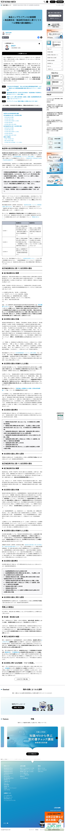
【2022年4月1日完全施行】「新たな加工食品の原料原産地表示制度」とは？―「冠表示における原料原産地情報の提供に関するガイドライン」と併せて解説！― (24, 88)
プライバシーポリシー (43, 829)
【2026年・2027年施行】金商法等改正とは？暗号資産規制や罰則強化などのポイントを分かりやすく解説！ (55, 122)
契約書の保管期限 (51, 60)
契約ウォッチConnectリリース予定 (27, 768)
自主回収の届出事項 (9, 122)
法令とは (49, 66)
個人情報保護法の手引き (9, 778)
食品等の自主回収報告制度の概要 (11, 113)
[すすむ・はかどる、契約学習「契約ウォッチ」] (8, 2)
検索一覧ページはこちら (54, 18)
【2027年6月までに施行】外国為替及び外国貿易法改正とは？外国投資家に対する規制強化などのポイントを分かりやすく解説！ (55, 129)
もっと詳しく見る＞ (60, 5)
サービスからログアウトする (9, 800)
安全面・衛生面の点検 (9, 138)
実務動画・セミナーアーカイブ (10, 788)
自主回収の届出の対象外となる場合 (12, 120)
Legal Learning (7, 789)
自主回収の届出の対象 (9, 119)
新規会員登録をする (8, 798)
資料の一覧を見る (18, 707)
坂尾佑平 (13, 45)
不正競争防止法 (15, 652)
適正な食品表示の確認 (9, 140)
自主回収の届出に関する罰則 (10, 124)
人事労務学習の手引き (8, 773)
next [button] (57, 738)
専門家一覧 (22, 776)
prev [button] (8, 738)
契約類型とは (50, 63)
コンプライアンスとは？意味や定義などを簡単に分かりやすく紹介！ (22, 101)
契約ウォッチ (3, 759)
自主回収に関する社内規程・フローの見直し (13, 142)
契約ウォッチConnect (42, 769)
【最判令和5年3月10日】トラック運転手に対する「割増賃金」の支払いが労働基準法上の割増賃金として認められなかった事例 (55, 106)
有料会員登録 (60, 1)
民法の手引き (6, 774)
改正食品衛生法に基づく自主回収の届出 (13, 115)
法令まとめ (6, 783)
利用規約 (36, 829)
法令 (48, 124)
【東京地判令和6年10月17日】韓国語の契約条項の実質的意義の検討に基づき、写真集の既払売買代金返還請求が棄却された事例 (55, 114)
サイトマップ (31, 829)
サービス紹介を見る (8, 795)
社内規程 (7, 668)
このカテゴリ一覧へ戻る (22, 679)
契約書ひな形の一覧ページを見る (26, 771)
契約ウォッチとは (41, 768)
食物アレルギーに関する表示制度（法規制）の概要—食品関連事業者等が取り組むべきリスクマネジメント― (24, 97)
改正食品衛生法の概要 (9, 117)
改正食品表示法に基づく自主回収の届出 (13, 126)
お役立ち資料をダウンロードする (26, 769)
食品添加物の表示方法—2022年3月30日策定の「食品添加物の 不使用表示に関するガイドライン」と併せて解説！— (24, 93)
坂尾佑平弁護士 (9, 32)
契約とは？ (49, 49)
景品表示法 (7, 652)
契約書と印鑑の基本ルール (52, 54)
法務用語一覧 (6, 786)
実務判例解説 (6, 784)
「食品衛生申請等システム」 (29, 258)
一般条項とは (50, 69)
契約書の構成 (50, 51)
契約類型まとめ (7, 779)
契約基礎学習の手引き (8, 768)
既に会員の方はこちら (8, 797)
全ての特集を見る (32, 753)
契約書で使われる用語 (51, 57)
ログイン (53, 1)
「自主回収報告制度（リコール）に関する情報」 (23, 156)
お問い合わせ (40, 771)
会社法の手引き (7, 776)
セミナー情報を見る (24, 773)
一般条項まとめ (7, 781)
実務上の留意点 (7, 137)
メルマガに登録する (24, 778)
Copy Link (6, 37)
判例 (48, 109)
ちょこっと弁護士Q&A (24, 774)
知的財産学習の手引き (8, 771)
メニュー (47, 2)
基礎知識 (48, 101)
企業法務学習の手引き (8, 769)
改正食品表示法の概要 (9, 128)
